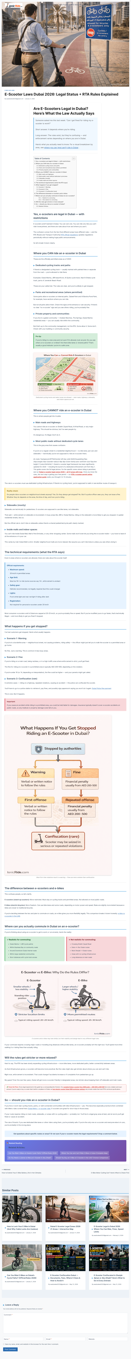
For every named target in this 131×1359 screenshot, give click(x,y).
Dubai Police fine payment (101, 688)
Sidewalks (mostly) (44, 178)
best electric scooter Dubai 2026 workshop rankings (69, 1089)
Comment (8, 1315)
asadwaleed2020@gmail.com (14, 98)
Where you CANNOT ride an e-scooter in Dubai (51, 172)
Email (49, 1339)
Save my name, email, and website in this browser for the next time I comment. (32, 1344)
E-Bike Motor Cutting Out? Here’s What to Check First (110, 1171)
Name (7, 1339)
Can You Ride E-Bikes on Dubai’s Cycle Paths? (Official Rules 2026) (33, 1153)
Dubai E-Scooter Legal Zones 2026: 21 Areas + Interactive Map (65, 1227)
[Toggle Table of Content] (73, 158)
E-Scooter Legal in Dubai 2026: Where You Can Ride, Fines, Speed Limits (109, 1229)
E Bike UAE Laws (10, 90)
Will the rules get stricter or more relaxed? (49, 202)
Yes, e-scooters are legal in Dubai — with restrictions (53, 161)
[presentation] (22, 1209)
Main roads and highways (46, 174)
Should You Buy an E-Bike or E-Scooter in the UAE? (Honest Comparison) (82, 1158)
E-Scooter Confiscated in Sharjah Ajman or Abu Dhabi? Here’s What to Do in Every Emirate (109, 1278)
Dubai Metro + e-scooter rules (39, 1108)
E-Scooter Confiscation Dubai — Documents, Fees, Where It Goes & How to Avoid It (65, 1278)
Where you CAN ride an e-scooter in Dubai (50, 163)
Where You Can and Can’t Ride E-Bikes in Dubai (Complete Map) (84, 1153)
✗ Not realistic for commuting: (49, 199)
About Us (122, 5)
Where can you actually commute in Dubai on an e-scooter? (55, 196)
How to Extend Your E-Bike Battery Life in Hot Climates (21, 1171)
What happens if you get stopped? (47, 185)
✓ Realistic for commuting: (48, 198)
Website (91, 1339)
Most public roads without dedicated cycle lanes (53, 176)
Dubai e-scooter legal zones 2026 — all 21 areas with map (60, 472)
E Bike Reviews (90, 5)
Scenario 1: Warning (44, 187)
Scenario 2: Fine (43, 189)
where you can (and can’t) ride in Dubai (61, 147)
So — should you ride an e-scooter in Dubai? (50, 204)
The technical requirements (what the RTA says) (52, 183)
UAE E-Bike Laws (75, 5)
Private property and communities (49, 170)
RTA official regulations (69, 235)
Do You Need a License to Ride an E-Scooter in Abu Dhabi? (30, 1158)
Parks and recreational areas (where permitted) (52, 167)
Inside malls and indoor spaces (48, 180)
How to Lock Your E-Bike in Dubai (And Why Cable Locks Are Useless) (22, 1227)
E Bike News (102, 5)
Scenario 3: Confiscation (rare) (48, 191)
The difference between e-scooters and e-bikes (51, 193)
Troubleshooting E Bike (48, 5)
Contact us (113, 5)
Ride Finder (63, 5)
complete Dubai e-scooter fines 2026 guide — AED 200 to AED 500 (83, 1087)
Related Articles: (43, 206)
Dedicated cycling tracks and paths (49, 165)
